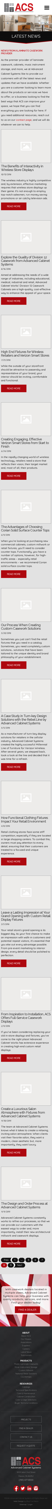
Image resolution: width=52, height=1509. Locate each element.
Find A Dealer (26, 1428)
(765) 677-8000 (26, 1480)
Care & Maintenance (26, 1393)
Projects (26, 1419)
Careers (26, 1349)
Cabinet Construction (26, 1396)
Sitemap (23, 1504)
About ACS (26, 1336)
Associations (26, 1342)
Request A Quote (26, 1445)
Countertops (26, 1376)
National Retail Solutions (26, 1373)
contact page (24, 119)
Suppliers (26, 1345)
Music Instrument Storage (26, 1367)
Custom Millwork (26, 1370)
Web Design (19, 1501)
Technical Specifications (26, 1390)
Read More (14, 206)
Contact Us (26, 1437)
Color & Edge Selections (26, 1399)
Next (19, 1265)
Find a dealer (27, 1309)
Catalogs (26, 1387)
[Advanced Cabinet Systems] (18, 11)
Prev (6, 1259)
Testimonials (26, 1355)
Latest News (26, 1352)
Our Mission (26, 1339)
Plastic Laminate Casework (26, 1364)
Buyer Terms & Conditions (26, 1403)
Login (30, 1504)
